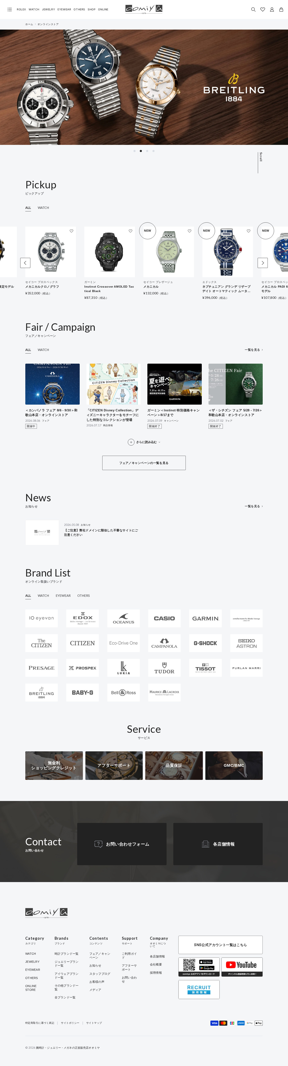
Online (103, 9)
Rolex (21, 9)
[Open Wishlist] (262, 9)
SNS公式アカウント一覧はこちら (220, 945)
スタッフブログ (99, 973)
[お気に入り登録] (71, 231)
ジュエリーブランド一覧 (67, 963)
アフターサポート (129, 967)
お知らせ (95, 965)
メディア (95, 989)
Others (79, 9)
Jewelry (48, 9)
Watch (34, 9)
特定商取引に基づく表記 (39, 1023)
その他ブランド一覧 (67, 987)
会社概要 (156, 964)
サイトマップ (94, 1023)
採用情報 (156, 972)
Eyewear (64, 9)
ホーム (29, 24)
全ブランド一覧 (65, 997)
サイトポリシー (70, 1023)
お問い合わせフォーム (127, 844)
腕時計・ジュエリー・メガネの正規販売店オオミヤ (68, 1047)
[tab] (134, 151)
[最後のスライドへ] (25, 263)
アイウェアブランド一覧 (67, 975)
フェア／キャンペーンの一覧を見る (144, 463)
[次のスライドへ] (263, 263)
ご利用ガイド (129, 955)
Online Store (31, 987)
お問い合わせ (129, 979)
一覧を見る (252, 349)
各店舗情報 (224, 844)
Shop (92, 9)
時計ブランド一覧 (67, 953)
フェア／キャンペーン (99, 955)
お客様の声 (96, 981)
